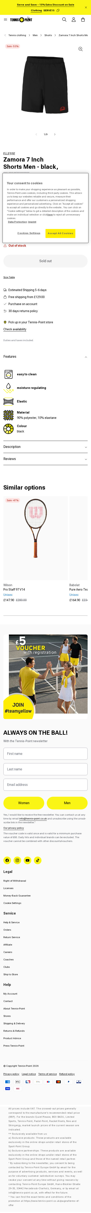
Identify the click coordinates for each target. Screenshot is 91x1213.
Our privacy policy (13, 827)
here (50, 214)
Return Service (11, 937)
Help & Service (11, 922)
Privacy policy (11, 1073)
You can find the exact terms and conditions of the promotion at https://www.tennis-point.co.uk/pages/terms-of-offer (43, 1201)
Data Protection (17, 221)
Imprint (32, 221)
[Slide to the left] (36, 134)
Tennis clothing (17, 35)
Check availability (14, 329)
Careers (7, 952)
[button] (5, 19)
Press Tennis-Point (13, 1045)
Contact (8, 1001)
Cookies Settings (28, 233)
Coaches (8, 959)
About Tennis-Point (14, 1008)
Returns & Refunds (14, 1030)
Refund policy (67, 1073)
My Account (10, 993)
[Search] (64, 19)
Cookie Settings (12, 903)
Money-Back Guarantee (16, 895)
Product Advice (12, 1038)
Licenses (8, 888)
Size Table (9, 277)
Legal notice (29, 1073)
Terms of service (47, 1073)
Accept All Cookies (60, 233)
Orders (7, 929)
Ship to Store (10, 974)
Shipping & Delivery (14, 1023)
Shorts (48, 35)
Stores (7, 1016)
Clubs (6, 966)
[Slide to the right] (54, 134)
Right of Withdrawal (14, 880)
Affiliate (7, 944)
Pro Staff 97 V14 (14, 589)
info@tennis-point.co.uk (33, 818)
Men (35, 35)
